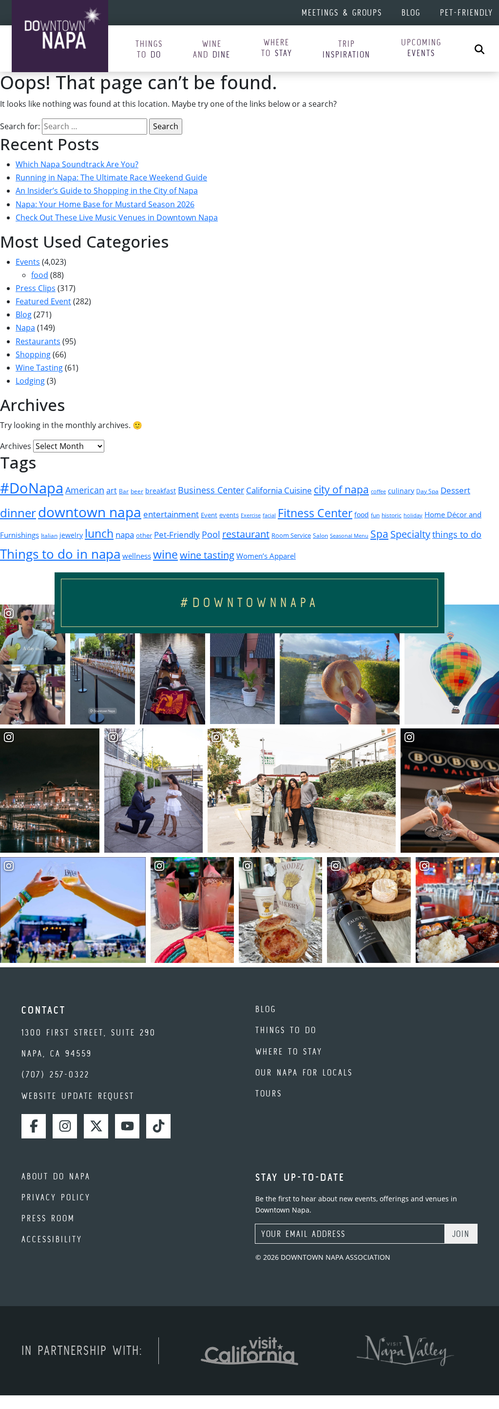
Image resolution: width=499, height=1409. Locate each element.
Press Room (48, 1218)
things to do (456, 534)
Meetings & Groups (342, 12)
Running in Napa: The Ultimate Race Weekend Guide (111, 177)
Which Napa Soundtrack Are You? (77, 164)
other (144, 535)
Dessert (455, 490)
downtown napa (89, 512)
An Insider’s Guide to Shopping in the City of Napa (107, 190)
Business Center (211, 490)
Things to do (286, 1030)
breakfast (160, 490)
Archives (15, 446)
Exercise (251, 515)
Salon (320, 535)
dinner (18, 513)
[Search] (479, 48)
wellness (136, 556)
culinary (401, 490)
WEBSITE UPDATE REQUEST (77, 1096)
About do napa (56, 1176)
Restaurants (38, 341)
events (229, 514)
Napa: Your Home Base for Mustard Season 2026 (105, 204)
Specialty (410, 534)
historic (392, 515)
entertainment (171, 514)
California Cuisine (279, 490)
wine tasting (207, 555)
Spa (379, 534)
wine (165, 554)
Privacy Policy (56, 1197)
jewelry (71, 535)
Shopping (33, 354)
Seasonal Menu (349, 535)
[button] (149, 49)
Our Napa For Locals (304, 1072)
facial (269, 515)
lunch (99, 533)
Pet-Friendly (466, 12)
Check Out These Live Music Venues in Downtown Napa (117, 217)
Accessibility (51, 1239)
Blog (411, 12)
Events (28, 261)
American (84, 490)
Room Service (291, 535)
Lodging (30, 380)
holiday (412, 515)
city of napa (341, 489)
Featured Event (43, 301)
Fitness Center (315, 513)
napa (124, 534)
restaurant (245, 534)
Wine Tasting (39, 367)
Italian (49, 535)
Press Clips (36, 288)
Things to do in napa (60, 554)
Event (209, 515)
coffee (378, 491)
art (111, 490)
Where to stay (289, 1051)
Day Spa (427, 491)
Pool (211, 534)
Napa (25, 327)
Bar (124, 491)
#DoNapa (31, 488)
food (39, 275)
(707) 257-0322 (55, 1074)
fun (375, 515)
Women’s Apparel (266, 556)
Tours (268, 1093)
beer (137, 491)
